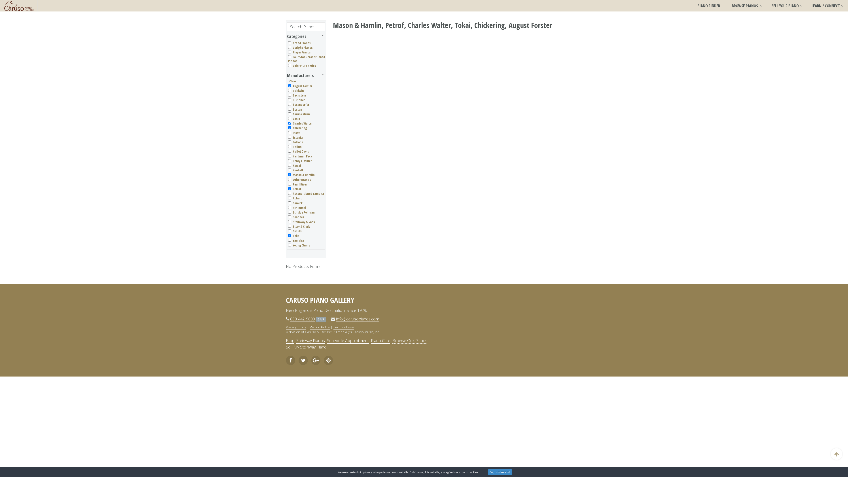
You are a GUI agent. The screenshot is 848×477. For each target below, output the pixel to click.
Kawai (297, 165)
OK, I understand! (500, 472)
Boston (297, 109)
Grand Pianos (301, 43)
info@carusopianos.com (357, 319)
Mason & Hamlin (304, 175)
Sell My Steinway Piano (306, 347)
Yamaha (298, 240)
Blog (290, 340)
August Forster (302, 86)
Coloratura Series (304, 66)
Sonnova (298, 217)
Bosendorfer (301, 104)
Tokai (296, 236)
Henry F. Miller (302, 161)
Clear (292, 81)
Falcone (298, 142)
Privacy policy (296, 327)
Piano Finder (708, 5)
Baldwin (298, 91)
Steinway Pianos (310, 340)
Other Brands (302, 180)
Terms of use (343, 327)
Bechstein (299, 95)
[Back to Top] (836, 454)
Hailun (297, 147)
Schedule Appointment (348, 340)
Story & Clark (301, 226)
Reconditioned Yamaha (308, 193)
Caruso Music (301, 114)
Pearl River (300, 184)
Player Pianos (301, 52)
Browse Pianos (745, 5)
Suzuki (297, 231)
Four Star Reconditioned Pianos (306, 59)
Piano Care (380, 340)
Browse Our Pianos (409, 340)
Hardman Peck (302, 156)
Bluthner (299, 100)
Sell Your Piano (785, 5)
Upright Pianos (302, 47)
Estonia (298, 137)
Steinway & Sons (304, 222)
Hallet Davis (301, 151)
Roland (297, 198)
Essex (296, 133)
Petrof (297, 189)
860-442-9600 (302, 319)
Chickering (300, 128)
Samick (298, 203)
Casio (296, 119)
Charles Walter (302, 123)
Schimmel (299, 208)
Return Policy (320, 327)
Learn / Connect (826, 5)
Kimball (298, 170)
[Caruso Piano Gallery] (18, 5)
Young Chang (301, 245)
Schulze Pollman (304, 212)
